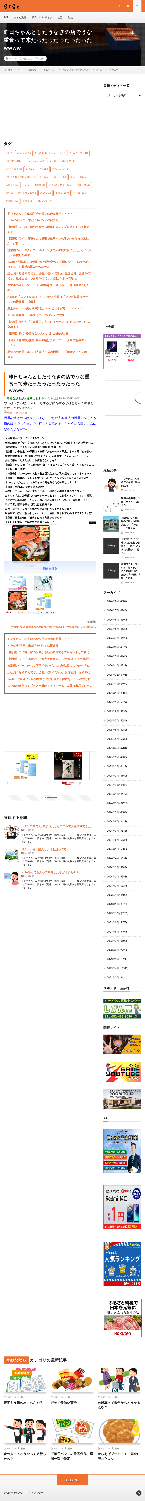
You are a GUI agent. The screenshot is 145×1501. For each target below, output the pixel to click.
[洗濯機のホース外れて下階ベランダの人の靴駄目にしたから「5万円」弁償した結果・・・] (111, 571)
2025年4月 (113, 748)
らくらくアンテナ (34, 1493)
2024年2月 (113, 877)
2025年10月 (113, 693)
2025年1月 (113, 776)
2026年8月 (113, 601)
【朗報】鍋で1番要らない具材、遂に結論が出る (37, 333)
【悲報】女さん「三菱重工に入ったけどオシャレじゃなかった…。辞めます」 (49, 324)
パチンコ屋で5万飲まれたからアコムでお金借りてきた (56, 826)
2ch (9, 153)
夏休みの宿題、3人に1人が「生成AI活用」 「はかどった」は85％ (47, 354)
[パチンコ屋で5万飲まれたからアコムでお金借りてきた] (12, 832)
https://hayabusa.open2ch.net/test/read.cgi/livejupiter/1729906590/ (53, 626)
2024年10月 (113, 803)
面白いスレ (44, 201)
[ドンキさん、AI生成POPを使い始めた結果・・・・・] (111, 485)
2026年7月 (113, 610)
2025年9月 (113, 702)
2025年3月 (113, 757)
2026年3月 (113, 647)
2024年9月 (113, 812)
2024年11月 (113, 794)
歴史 (45, 193)
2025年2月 (113, 766)
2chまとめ (24, 153)
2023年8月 (113, 932)
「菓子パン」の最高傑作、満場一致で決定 (72, 1456)
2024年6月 (113, 840)
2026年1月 (113, 665)
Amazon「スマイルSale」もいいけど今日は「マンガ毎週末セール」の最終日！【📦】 (47, 299)
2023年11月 (113, 904)
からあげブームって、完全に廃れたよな (119, 1456)
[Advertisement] (50, 109)
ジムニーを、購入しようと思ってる (44, 849)
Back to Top (72, 1480)
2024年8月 (113, 821)
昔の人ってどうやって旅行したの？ (25, 1456)
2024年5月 (113, 849)
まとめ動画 (20, 17)
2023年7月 (113, 941)
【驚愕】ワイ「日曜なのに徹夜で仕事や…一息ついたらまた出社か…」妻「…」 (48, 241)
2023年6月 (113, 950)
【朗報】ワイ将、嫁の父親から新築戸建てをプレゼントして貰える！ (48, 229)
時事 (9, 193)
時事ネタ (47, 17)
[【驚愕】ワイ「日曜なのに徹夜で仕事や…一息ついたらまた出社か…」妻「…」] (111, 546)
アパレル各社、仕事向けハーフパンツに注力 (35, 315)
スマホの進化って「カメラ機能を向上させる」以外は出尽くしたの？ (48, 288)
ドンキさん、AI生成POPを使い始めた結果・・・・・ (41, 213)
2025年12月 (113, 675)
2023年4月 (113, 968)
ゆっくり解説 (78, 177)
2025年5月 (113, 739)
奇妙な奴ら (28, 58)
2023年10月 (113, 913)
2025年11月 (113, 684)
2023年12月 (113, 895)
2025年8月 (113, 711)
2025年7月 (113, 721)
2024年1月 (113, 886)
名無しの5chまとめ (60, 185)
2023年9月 (113, 922)
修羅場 (40, 185)
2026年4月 (113, 638)
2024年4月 (113, 858)
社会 (70, 17)
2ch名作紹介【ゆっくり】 (50, 153)
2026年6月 (113, 620)
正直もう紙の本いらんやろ (23, 1402)
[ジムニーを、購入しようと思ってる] (12, 855)
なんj (44, 169)
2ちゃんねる (37, 161)
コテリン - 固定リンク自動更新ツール (92, 523)
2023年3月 (113, 977)
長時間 (27, 201)
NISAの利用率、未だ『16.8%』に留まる (33, 220)
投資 (34, 17)
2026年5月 (113, 629)
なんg (30, 169)
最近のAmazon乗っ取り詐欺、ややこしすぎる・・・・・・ (45, 308)
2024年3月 (113, 867)
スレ (26, 185)
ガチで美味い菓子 (64, 1402)
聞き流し (12, 201)
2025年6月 (113, 730)
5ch (53, 161)
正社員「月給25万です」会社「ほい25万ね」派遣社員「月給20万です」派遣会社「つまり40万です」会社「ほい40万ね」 (49, 276)
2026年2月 (113, 656)
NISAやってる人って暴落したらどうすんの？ (50, 872)
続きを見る (50, 568)
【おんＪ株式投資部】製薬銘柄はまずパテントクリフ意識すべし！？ (47, 343)
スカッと (12, 185)
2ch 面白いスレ (15, 161)
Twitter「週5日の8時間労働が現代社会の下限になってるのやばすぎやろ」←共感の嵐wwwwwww (49, 264)
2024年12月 (113, 785)
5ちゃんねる (14, 169)
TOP (6, 17)
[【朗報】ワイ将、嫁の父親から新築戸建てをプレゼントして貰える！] (111, 524)
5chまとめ (67, 161)
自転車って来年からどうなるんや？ (119, 1405)
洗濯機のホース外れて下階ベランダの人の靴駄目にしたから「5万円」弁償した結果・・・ (49, 253)
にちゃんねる (60, 169)
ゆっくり (60, 177)
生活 (60, 17)
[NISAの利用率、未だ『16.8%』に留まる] (111, 505)
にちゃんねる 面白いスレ (20, 177)
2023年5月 (113, 959)
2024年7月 (113, 831)
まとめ (44, 177)
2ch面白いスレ (78, 153)
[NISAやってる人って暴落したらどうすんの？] (12, 878)
